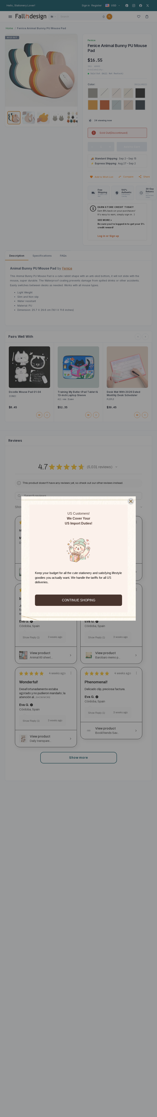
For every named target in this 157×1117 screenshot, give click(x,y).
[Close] (131, 501)
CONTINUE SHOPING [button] (78, 600)
